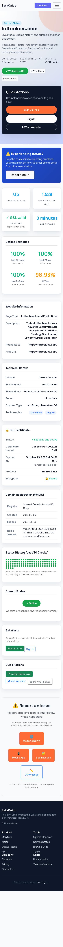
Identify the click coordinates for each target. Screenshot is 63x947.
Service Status (41, 842)
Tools (36, 851)
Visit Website (33, 127)
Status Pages (9, 846)
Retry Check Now (20, 674)
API (3, 851)
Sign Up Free (31, 110)
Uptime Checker (42, 837)
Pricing (5, 864)
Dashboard (42, 5)
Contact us (8, 869)
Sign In (31, 119)
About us (7, 859)
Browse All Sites (41, 681)
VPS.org (41, 882)
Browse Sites (40, 846)
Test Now (39, 71)
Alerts (5, 842)
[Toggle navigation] (57, 5)
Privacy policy (40, 859)
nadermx (13, 823)
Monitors (7, 837)
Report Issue (9, 78)
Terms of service (42, 864)
